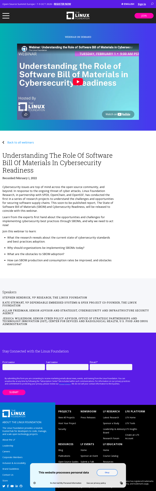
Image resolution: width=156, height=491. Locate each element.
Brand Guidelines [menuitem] (10, 468)
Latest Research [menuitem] (111, 417)
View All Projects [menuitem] (66, 417)
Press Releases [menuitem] (88, 417)
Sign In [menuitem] (142, 4)
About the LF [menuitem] (8, 439)
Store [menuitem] (5, 480)
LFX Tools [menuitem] (130, 423)
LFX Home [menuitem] (130, 417)
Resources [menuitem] (108, 461)
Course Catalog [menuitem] (110, 455)
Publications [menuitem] (64, 455)
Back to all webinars (20, 142)
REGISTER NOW (62, 3)
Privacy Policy (65, 383)
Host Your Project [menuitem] (67, 423)
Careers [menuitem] (6, 451)
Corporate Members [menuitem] (12, 457)
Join (144, 15)
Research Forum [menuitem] (111, 438)
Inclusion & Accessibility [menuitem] (14, 463)
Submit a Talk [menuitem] (87, 461)
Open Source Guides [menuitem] (68, 461)
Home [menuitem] (84, 450)
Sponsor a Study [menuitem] (111, 423)
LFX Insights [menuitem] (131, 429)
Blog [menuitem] (60, 450)
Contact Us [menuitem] (7, 474)
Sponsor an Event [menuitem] (89, 455)
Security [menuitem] (62, 429)
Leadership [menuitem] (7, 445)
